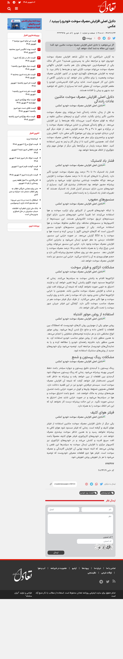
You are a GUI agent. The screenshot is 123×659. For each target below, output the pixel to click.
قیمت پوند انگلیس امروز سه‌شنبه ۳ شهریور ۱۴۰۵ (22, 51)
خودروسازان (106, 492)
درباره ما (97, 568)
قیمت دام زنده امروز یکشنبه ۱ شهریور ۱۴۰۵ (24, 93)
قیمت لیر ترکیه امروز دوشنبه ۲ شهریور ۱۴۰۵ (24, 43)
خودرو (76, 33)
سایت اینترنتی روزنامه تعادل (89, 593)
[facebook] (99, 38)
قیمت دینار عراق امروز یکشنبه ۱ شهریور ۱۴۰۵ (23, 68)
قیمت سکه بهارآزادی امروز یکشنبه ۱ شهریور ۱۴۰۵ (22, 118)
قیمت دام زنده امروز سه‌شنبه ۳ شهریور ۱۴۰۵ (23, 76)
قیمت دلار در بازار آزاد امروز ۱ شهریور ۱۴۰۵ (24, 59)
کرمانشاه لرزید (32, 138)
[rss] (9, 2)
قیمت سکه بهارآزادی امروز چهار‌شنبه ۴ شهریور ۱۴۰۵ (25, 101)
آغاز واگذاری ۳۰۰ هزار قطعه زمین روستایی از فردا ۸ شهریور (25, 182)
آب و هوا (41, 568)
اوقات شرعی (106, 572)
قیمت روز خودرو (87, 492)
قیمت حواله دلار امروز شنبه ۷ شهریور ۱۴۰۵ (23, 160)
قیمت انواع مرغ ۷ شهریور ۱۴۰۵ (25, 144)
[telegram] (104, 38)
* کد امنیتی (107, 537)
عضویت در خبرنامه (59, 568)
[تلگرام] (14, 2)
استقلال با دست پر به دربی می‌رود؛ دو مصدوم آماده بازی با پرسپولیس (24, 202)
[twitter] (114, 38)
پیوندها (85, 568)
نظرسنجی (92, 572)
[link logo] (106, 7)
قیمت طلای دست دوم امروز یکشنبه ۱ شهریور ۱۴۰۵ (25, 110)
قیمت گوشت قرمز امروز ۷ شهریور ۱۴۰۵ (24, 168)
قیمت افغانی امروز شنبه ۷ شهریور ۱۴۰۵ (24, 151)
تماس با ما (111, 568)
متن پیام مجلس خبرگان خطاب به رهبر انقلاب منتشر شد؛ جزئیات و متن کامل (23, 191)
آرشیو (74, 568)
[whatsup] (109, 38)
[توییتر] (19, 2)
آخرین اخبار (34, 133)
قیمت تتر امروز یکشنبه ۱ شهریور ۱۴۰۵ (23, 85)
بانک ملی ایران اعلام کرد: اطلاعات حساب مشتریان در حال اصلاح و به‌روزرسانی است (25, 211)
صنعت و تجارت (88, 33)
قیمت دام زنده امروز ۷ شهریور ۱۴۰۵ (23, 174)
